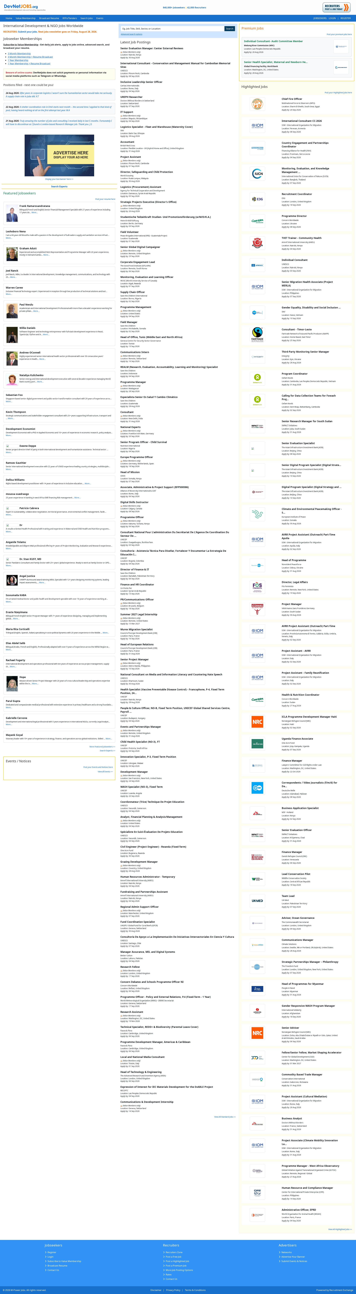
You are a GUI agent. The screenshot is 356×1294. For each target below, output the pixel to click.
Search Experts (59, 186)
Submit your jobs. (28, 31)
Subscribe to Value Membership (20, 44)
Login (332, 18)
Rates (169, 1274)
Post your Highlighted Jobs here (338, 92)
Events (99, 18)
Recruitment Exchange (341, 1290)
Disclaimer (156, 1290)
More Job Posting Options (179, 1270)
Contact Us (53, 1270)
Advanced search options (131, 34)
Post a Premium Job (176, 1265)
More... (35, 212)
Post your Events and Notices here (98, 767)
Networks (286, 1252)
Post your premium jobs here (339, 34)
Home (9, 18)
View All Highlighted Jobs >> (340, 1229)
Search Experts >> (107, 750)
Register (346, 18)
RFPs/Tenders (70, 18)
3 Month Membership (19, 53)
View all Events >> (105, 771)
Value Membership (26, 18)
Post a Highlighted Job (177, 1261)
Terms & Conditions (195, 1290)
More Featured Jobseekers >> (102, 746)
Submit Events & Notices (294, 1261)
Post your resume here (105, 199)
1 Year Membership (18, 60)
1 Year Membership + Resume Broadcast (29, 63)
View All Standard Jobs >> (225, 1117)
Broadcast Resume (49, 18)
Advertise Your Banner (293, 1256)
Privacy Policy (173, 1290)
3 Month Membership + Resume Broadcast (30, 56)
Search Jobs (87, 18)
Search (229, 28)
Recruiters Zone (174, 1252)
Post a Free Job (173, 1256)
